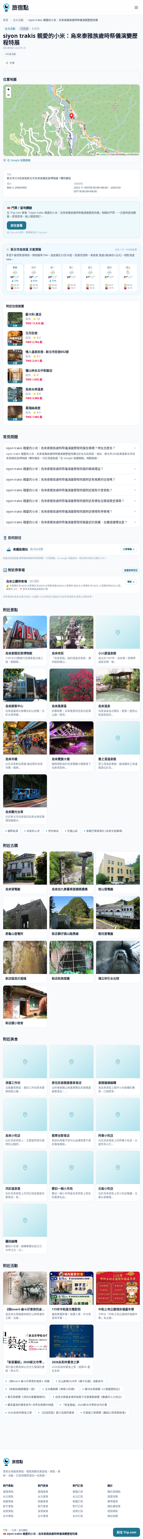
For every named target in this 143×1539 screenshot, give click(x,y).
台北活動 (18, 20)
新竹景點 (8, 1506)
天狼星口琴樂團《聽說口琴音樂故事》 (105, 1412)
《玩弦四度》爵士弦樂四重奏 (57, 1412)
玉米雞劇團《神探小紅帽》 (60, 1389)
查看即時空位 (131, 570)
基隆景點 (8, 1491)
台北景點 (8, 1496)
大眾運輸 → (128, 549)
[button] (71, 116)
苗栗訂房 (78, 1511)
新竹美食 (43, 1506)
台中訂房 (78, 1516)
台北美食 (43, 1496)
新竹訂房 (78, 1506)
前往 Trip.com (126, 1532)
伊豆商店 (53, 831)
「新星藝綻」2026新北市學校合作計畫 (84, 1404)
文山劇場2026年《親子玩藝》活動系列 (80, 1381)
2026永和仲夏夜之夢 (20, 1412)
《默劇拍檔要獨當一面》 (22, 1389)
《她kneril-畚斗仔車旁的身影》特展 (29, 1381)
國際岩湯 (13, 831)
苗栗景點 (8, 1511)
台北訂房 (78, 1496)
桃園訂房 (78, 1501)
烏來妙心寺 (33, 831)
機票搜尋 (112, 1501)
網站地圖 (112, 1516)
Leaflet (102, 154)
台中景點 (8, 1516)
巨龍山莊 (72, 831)
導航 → (130, 581)
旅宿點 (20, 7)
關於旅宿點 (113, 1491)
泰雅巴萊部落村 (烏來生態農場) (104, 831)
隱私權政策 (113, 1506)
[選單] (136, 7)
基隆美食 (43, 1491)
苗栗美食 (43, 1511)
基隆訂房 (78, 1491)
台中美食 (43, 1516)
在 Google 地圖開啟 (19, 160)
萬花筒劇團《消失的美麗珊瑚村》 (27, 1397)
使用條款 (112, 1511)
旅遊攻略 (112, 1496)
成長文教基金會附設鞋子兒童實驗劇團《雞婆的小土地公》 (89, 1397)
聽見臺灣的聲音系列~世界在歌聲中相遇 (30, 1404)
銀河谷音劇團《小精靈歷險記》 (103, 1389)
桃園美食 (43, 1501)
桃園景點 (8, 1501)
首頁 (5, 20)
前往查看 (17, 225)
